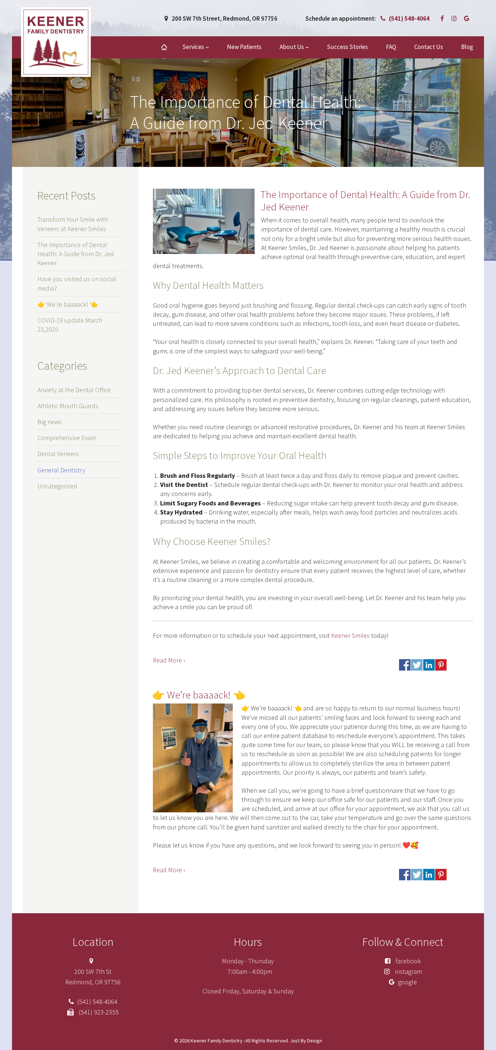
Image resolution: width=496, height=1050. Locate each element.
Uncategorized (57, 486)
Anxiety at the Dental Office (74, 390)
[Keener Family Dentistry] (56, 41)
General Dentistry (61, 470)
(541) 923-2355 (98, 1012)
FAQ (391, 47)
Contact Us (428, 47)
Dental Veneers (58, 454)
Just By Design (305, 1040)
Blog (467, 47)
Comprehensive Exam (66, 438)
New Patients (244, 47)
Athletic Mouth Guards (67, 406)
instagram (407, 971)
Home (164, 47)
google (407, 982)
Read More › (169, 660)
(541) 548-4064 (409, 18)
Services (193, 47)
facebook (407, 961)
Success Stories (347, 47)
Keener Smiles (350, 635)
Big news (49, 422)
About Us (292, 47)
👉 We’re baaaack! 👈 (198, 694)
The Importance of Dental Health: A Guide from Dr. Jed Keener (365, 200)
